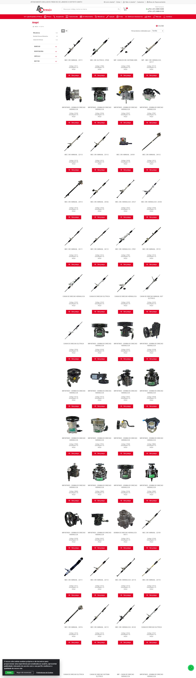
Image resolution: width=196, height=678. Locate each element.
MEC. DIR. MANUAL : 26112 (100, 249)
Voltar (161, 26)
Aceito (9, 672)
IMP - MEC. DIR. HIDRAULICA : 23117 (151, 61)
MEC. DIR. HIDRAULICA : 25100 (151, 202)
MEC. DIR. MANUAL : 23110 (151, 580)
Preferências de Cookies (44, 672)
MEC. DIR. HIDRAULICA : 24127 (125, 202)
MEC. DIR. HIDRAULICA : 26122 (125, 627)
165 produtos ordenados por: (141, 31)
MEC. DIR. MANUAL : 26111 (74, 249)
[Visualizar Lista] (66, 31)
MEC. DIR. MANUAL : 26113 (100, 627)
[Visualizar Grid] (63, 31)
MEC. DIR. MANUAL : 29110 (151, 249)
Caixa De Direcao (38, 40)
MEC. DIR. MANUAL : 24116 (74, 627)
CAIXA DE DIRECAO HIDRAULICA (74, 296)
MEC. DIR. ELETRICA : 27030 (99, 60)
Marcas (37, 46)
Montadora (38, 51)
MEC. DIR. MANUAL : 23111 (74, 60)
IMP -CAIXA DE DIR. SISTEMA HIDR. (125, 60)
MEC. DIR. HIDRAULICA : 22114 (125, 580)
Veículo (37, 56)
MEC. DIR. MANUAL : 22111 (74, 580)
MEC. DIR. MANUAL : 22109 (151, 533)
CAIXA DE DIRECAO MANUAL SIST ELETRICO (151, 297)
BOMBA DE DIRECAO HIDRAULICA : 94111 (125, 534)
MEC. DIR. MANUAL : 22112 (100, 580)
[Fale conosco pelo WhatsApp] (191, 668)
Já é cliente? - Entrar (113, 2)
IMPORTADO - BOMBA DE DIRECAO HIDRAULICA (73, 108)
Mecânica (36, 33)
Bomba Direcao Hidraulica (40, 36)
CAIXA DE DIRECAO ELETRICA (99, 296)
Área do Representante (157, 2)
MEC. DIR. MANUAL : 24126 (100, 202)
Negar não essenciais (24, 672)
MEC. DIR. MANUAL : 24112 (151, 155)
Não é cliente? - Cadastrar (134, 2)
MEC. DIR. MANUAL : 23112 (100, 155)
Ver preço (75, 75)
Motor (37, 61)
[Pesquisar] (119, 9)
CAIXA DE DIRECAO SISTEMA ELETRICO (99, 675)
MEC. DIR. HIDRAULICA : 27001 (125, 249)
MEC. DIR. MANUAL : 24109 (126, 155)
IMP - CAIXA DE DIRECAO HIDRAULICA (125, 675)
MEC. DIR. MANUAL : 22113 (74, 155)
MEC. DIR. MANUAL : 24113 (74, 202)
